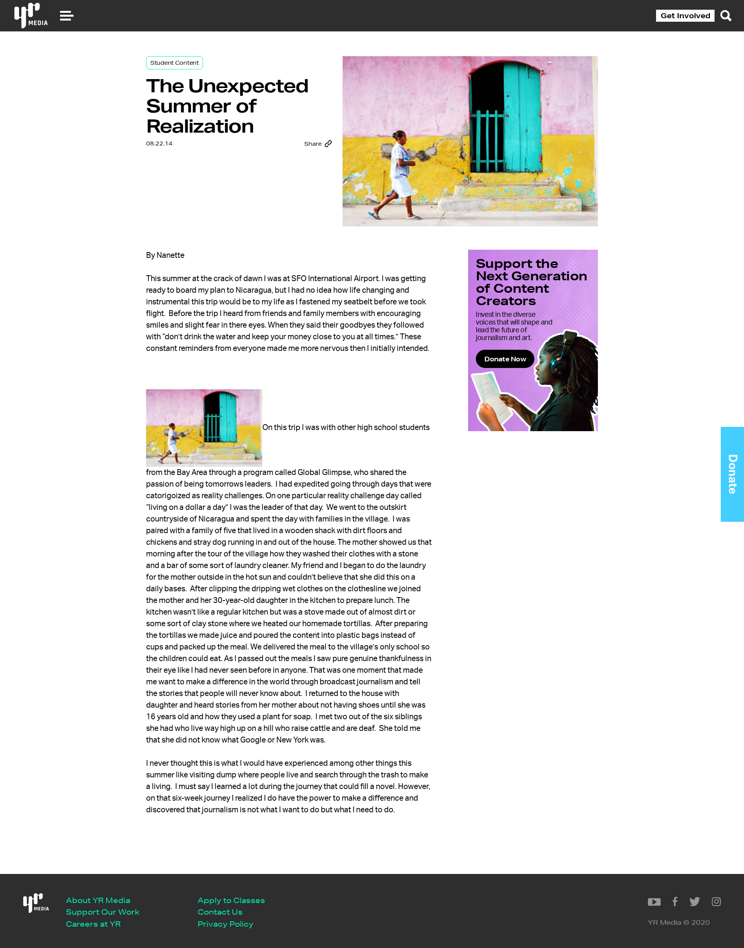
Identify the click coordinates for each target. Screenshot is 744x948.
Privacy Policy (225, 923)
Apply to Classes (231, 900)
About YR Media (98, 900)
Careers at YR (93, 923)
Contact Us (220, 911)
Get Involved (685, 15)
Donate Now (505, 359)
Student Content (174, 62)
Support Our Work (103, 911)
